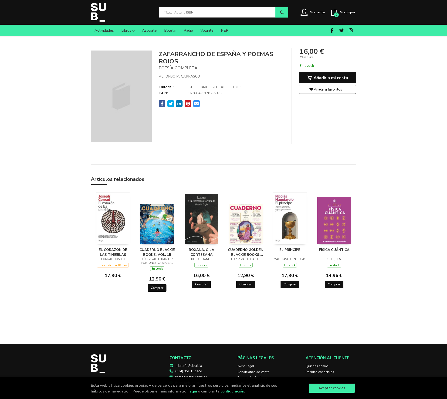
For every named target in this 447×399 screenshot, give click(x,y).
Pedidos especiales (320, 372)
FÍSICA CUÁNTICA (334, 249)
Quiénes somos (317, 366)
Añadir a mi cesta (330, 78)
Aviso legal (245, 366)
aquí (193, 391)
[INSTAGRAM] (351, 30)
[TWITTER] (341, 30)
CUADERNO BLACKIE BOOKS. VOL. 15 (157, 252)
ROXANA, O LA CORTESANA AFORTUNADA (201, 252)
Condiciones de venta (253, 372)
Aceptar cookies (331, 388)
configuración (232, 391)
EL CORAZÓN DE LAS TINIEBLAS (113, 252)
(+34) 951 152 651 (189, 371)
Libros (126, 30)
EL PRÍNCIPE (289, 249)
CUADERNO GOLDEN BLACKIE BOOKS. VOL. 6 (245, 252)
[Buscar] (281, 12)
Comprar (157, 288)
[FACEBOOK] (332, 30)
